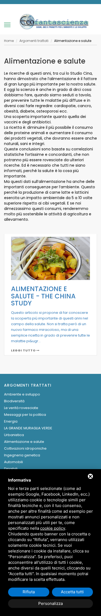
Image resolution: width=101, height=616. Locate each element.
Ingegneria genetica (22, 455)
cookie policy (52, 528)
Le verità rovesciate (21, 407)
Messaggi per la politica (25, 414)
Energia (11, 421)
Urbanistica (14, 434)
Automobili (13, 462)
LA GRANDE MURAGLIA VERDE (28, 428)
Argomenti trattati (33, 40)
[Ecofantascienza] (53, 21)
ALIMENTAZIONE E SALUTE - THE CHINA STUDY (43, 296)
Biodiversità (14, 401)
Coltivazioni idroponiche (25, 448)
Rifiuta (29, 591)
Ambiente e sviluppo (22, 394)
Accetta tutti (72, 591)
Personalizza (50, 603)
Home (9, 40)
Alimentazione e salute (24, 441)
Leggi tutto (23, 350)
